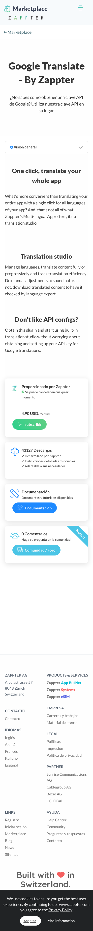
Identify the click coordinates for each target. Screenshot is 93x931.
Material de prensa (62, 722)
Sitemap (11, 854)
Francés (11, 751)
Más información (61, 920)
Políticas (54, 741)
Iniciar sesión (16, 826)
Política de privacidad (64, 755)
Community (56, 826)
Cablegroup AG (59, 787)
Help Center (56, 820)
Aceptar (30, 921)
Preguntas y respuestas (66, 833)
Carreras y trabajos (62, 715)
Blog (8, 840)
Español (11, 765)
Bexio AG (54, 794)
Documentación (38, 508)
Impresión (55, 748)
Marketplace (19, 32)
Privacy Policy (60, 909)
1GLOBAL (55, 801)
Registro (12, 820)
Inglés (10, 737)
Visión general (25, 147)
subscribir (33, 424)
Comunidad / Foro (40, 550)
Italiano (11, 758)
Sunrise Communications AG (67, 777)
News (9, 847)
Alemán (11, 744)
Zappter (64, 682)
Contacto (12, 718)
